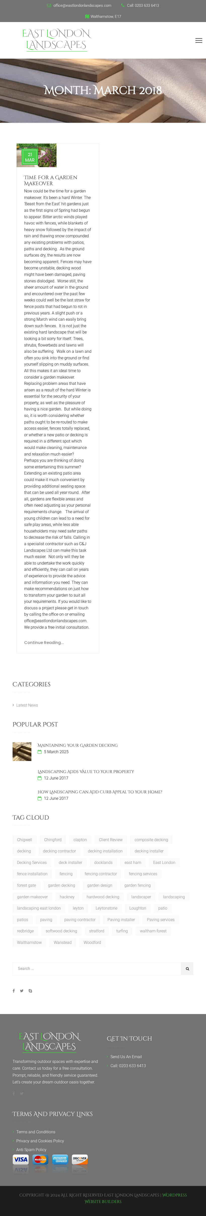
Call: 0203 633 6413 (128, 1065)
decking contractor (59, 851)
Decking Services (32, 862)
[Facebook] (15, 990)
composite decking (151, 839)
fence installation (32, 873)
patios (22, 919)
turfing (122, 931)
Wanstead (63, 942)
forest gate (26, 885)
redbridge (25, 931)
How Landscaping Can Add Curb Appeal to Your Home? (100, 792)
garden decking (61, 885)
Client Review (111, 839)
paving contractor (79, 919)
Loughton (137, 908)
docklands (103, 862)
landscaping (174, 897)
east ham (133, 862)
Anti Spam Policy (31, 1149)
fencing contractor (101, 873)
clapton (80, 839)
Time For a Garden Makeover (50, 180)
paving (46, 919)
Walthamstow (29, 942)
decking (24, 851)
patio (162, 908)
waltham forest (153, 931)
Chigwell (24, 839)
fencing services (143, 873)
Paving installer (121, 919)
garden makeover (32, 897)
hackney (67, 897)
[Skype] (29, 990)
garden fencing (137, 885)
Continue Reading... (44, 642)
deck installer (70, 862)
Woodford (92, 942)
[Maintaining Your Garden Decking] (22, 751)
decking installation (105, 851)
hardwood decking (103, 897)
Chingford (53, 839)
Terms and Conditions (35, 1132)
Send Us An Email (126, 1056)
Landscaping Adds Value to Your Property (86, 772)
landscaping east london (39, 908)
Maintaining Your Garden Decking (78, 745)
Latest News (27, 705)
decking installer (149, 851)
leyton (78, 908)
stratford (96, 931)
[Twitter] (21, 990)
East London (164, 862)
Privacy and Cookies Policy (40, 1141)
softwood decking (61, 931)
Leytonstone (106, 908)
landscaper (141, 897)
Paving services (161, 919)
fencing (66, 873)
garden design (99, 885)
